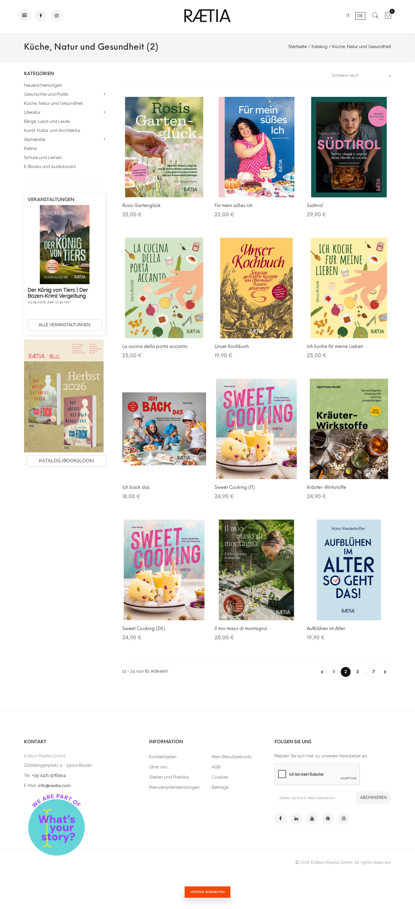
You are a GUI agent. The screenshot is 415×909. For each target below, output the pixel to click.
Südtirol (315, 205)
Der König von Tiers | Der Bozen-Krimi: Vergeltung (58, 293)
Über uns (158, 767)
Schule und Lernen (43, 157)
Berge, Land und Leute (47, 121)
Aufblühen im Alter (326, 628)
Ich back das (136, 487)
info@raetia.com (54, 785)
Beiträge (220, 787)
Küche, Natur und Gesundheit (53, 103)
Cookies (220, 777)
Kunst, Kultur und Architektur (52, 130)
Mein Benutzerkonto (232, 756)
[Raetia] (207, 15)
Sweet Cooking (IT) (235, 487)
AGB (216, 767)
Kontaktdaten (162, 756)
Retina (30, 148)
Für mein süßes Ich (234, 205)
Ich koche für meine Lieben (335, 346)
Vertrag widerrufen (207, 891)
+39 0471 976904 (49, 775)
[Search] (375, 17)
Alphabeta (34, 139)
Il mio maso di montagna (241, 628)
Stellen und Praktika (169, 777)
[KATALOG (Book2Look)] (64, 395)
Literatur (32, 112)
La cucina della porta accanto (154, 346)
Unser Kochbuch (232, 346)
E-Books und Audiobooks (50, 166)
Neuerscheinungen (43, 85)
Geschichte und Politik (46, 94)
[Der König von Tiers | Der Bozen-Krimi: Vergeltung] (64, 244)
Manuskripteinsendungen (174, 787)
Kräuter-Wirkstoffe (326, 487)
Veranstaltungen (51, 199)
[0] (388, 17)
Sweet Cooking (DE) (143, 628)
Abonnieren (373, 797)
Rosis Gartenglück (141, 205)
